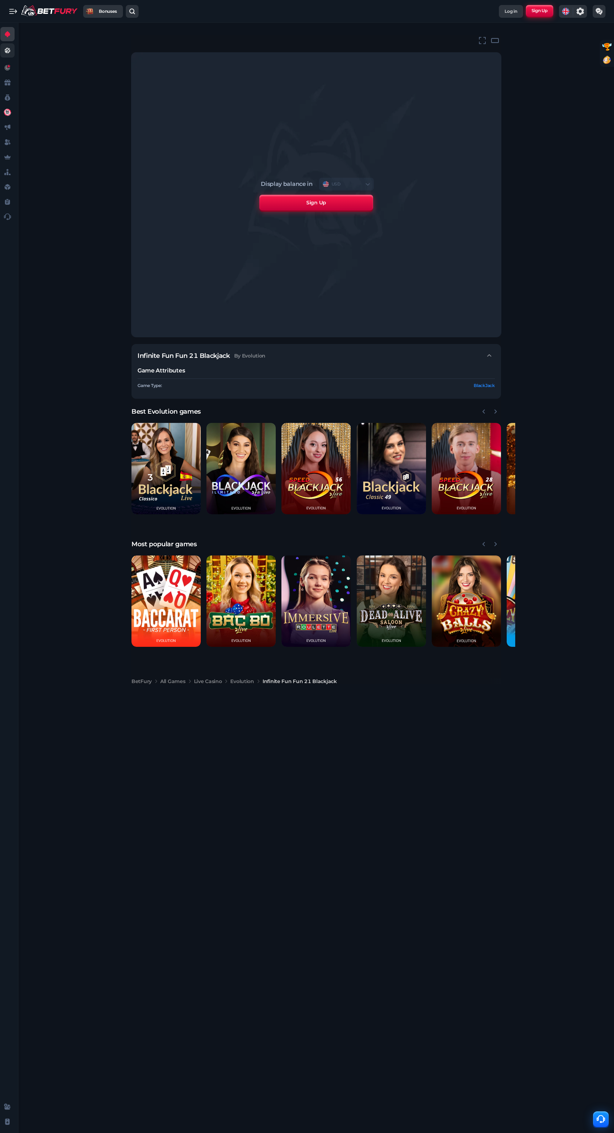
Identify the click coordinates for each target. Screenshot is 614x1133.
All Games (172, 681)
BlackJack (484, 385)
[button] (166, 468)
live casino (208, 681)
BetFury (141, 681)
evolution (242, 681)
